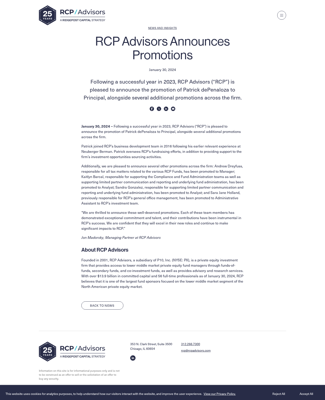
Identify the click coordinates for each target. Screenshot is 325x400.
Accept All (306, 393)
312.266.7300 (190, 344)
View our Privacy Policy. (220, 393)
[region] (162, 392)
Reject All (278, 393)
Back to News (102, 305)
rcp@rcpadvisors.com (196, 350)
